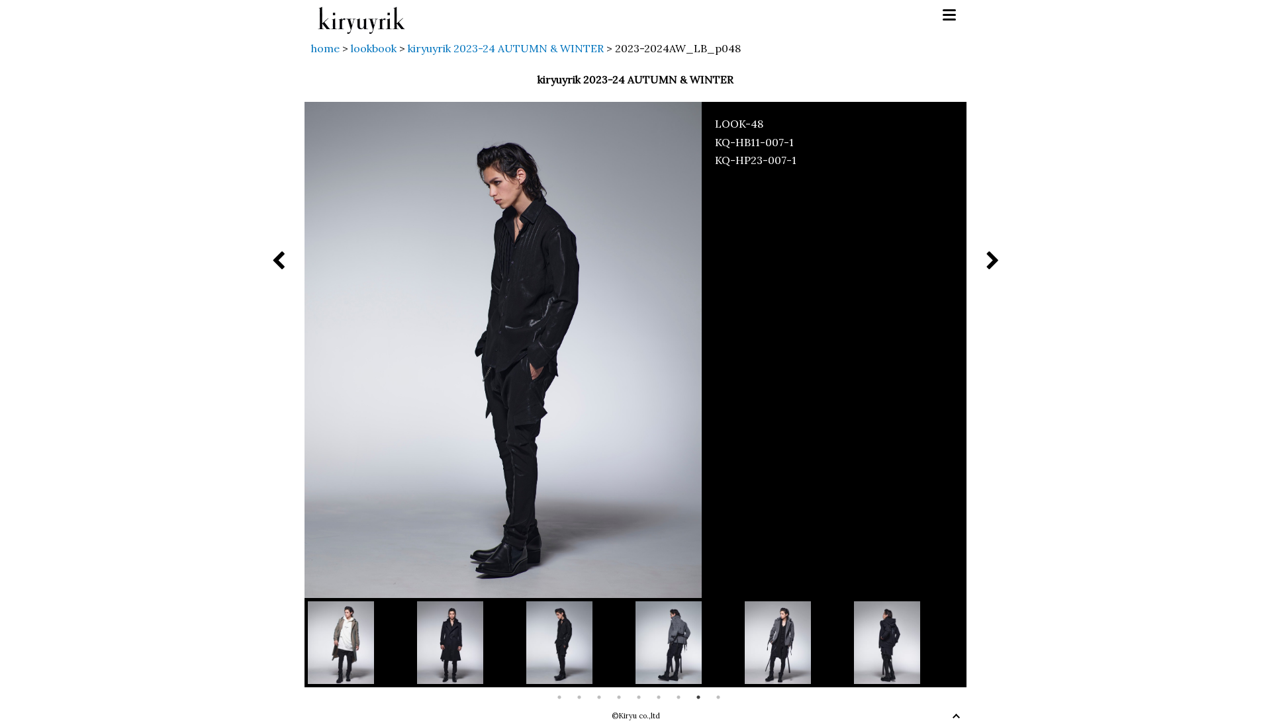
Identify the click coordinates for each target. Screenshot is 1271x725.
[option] (362, 642)
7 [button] (678, 697)
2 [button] (579, 697)
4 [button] (619, 697)
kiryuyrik (361, 15)
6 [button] (658, 697)
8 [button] (698, 697)
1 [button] (559, 697)
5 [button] (638, 697)
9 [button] (718, 697)
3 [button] (599, 697)
